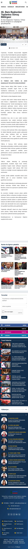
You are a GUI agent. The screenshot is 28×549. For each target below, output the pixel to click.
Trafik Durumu (19, 524)
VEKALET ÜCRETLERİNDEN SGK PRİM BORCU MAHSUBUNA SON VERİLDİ (20, 273)
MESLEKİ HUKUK (20, 7)
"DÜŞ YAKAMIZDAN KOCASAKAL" (5, 271)
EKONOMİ (16, 543)
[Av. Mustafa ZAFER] (4, 420)
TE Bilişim (17, 547)
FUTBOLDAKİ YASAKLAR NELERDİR (15, 434)
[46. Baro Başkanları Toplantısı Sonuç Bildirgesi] (14, 34)
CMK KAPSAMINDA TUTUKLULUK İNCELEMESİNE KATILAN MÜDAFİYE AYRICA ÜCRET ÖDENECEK (21, 257)
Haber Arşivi (19, 533)
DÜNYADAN (22, 543)
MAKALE (3, 7)
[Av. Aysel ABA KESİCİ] (4, 427)
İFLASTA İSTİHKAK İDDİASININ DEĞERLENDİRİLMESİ (16, 420)
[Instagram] (14, 514)
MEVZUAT (21, 541)
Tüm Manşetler (19, 528)
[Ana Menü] (1, 2)
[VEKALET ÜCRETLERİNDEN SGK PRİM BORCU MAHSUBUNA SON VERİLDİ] (21, 265)
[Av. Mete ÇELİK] (4, 475)
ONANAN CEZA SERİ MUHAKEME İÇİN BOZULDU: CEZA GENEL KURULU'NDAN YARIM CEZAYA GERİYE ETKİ (17, 476)
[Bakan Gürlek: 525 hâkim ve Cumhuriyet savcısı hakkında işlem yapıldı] (7, 281)
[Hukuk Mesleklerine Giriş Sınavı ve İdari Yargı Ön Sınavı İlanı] (21, 281)
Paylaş (4, 44)
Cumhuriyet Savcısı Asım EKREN (17, 432)
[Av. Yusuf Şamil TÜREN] (4, 454)
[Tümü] (26, 409)
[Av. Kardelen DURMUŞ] (4, 482)
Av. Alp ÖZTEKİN (12, 467)
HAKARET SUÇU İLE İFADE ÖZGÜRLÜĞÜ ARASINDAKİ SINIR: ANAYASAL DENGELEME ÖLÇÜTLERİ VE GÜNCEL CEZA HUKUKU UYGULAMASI (17, 441)
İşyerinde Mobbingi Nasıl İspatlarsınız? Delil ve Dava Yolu (16, 427)
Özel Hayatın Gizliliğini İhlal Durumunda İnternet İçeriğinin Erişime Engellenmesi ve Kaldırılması (16, 469)
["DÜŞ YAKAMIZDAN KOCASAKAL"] (7, 265)
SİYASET (10, 543)
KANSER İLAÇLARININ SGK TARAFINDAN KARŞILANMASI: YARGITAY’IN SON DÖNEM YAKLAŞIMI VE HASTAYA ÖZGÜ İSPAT (16, 448)
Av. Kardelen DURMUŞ (14, 480)
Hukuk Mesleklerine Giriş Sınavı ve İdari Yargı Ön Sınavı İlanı (20, 287)
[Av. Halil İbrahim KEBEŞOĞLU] (4, 440)
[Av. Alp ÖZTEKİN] (4, 468)
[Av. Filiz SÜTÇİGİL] (4, 447)
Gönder (4, 317)
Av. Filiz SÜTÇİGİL (12, 446)
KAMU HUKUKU (7, 541)
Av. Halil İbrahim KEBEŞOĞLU (16, 439)
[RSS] (19, 514)
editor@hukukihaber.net (15, 508)
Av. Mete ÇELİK (12, 474)
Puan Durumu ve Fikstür (7, 529)
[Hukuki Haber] (13, 2)
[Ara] (25, 2)
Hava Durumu (20, 521)
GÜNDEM (5, 543)
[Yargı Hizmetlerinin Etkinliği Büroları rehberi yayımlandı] (7, 250)
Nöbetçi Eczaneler (8, 521)
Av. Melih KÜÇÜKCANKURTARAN (16, 460)
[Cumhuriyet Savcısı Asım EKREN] (4, 434)
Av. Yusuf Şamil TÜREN (14, 453)
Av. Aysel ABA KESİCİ (13, 425)
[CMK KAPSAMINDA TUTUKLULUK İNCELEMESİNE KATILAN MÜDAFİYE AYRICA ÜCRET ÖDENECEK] (21, 250)
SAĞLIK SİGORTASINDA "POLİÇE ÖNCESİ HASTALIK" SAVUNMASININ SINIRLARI (17, 462)
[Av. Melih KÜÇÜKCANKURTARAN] (4, 461)
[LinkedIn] (17, 514)
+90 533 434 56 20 (15, 506)
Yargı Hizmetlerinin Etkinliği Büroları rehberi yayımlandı (6, 256)
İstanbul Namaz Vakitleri (7, 524)
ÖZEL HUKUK (15, 541)
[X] (11, 514)
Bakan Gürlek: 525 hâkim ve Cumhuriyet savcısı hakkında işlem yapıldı (7, 287)
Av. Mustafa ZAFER (13, 418)
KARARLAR (11, 7)
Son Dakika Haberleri (5, 533)
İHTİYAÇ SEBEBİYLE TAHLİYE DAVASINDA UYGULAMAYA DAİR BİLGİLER (17, 483)
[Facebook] (9, 514)
